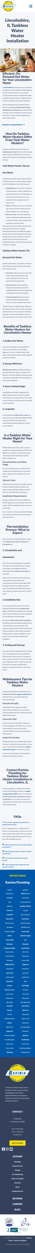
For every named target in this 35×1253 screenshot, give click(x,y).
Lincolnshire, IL (9, 87)
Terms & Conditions (20, 1240)
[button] (17, 823)
